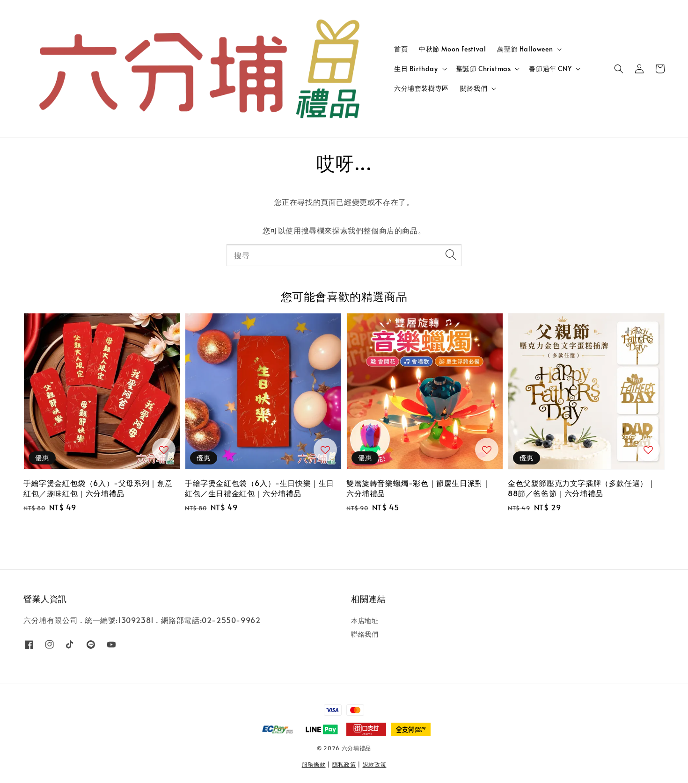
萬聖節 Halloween (525, 49)
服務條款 (314, 764)
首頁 (401, 48)
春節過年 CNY (550, 69)
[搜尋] (450, 255)
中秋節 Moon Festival (452, 48)
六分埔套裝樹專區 (421, 88)
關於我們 (473, 88)
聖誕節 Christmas (483, 69)
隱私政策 (344, 764)
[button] (618, 68)
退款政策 (375, 764)
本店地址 (364, 620)
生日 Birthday (416, 69)
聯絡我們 (364, 634)
